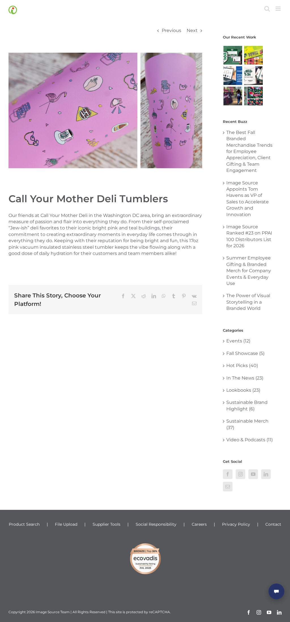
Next (192, 30)
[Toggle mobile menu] (279, 9)
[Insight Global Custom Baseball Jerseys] (232, 96)
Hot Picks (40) (242, 365)
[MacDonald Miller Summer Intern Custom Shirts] (253, 96)
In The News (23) (244, 378)
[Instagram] (240, 474)
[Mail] (228, 486)
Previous (171, 30)
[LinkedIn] (266, 474)
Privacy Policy (236, 524)
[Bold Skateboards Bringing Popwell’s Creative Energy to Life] (253, 55)
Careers (199, 524)
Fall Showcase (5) (245, 353)
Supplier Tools (106, 524)
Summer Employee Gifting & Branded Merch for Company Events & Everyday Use (248, 270)
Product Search (24, 524)
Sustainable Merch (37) (247, 424)
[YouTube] (253, 474)
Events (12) (238, 341)
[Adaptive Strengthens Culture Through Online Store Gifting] (232, 75)
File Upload (66, 524)
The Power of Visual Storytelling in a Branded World (248, 302)
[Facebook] (228, 474)
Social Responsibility (156, 524)
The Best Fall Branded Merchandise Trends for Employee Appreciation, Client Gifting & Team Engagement (249, 151)
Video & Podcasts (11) (249, 439)
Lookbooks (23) (243, 390)
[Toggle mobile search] (267, 9)
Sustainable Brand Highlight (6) (247, 405)
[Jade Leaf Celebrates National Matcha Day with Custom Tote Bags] (253, 75)
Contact (273, 524)
